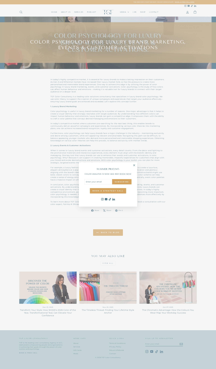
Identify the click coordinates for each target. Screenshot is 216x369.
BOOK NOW (125, 174)
